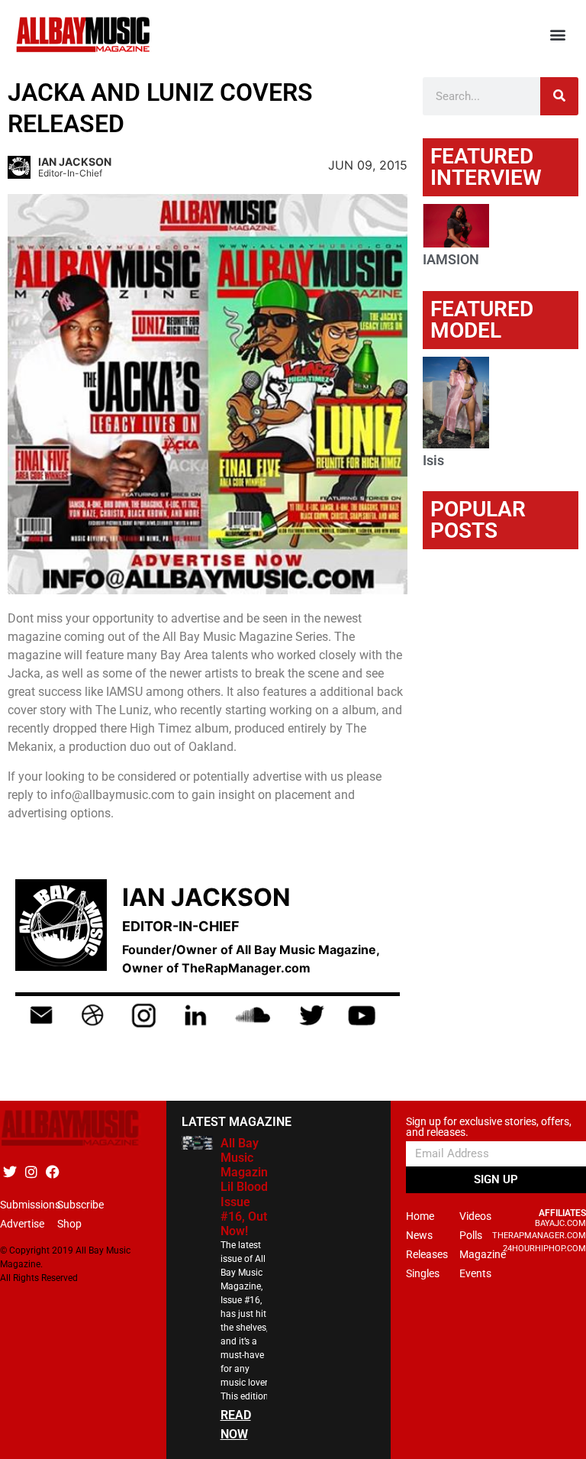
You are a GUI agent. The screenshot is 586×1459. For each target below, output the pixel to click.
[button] (558, 34)
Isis (433, 460)
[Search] (559, 96)
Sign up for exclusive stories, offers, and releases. (489, 1127)
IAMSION (451, 259)
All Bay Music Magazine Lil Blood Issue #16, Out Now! (248, 1187)
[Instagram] (30, 1172)
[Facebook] (52, 1172)
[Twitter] (9, 1172)
